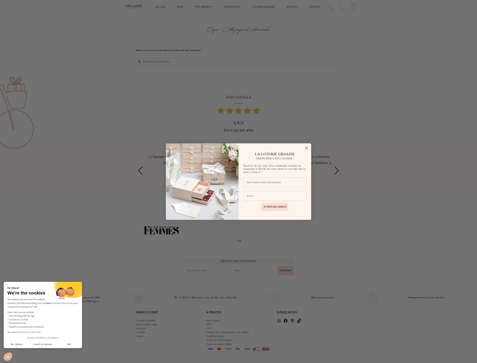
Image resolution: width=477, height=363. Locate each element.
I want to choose (43, 344)
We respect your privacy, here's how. (24, 332)
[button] (7, 356)
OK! (69, 344)
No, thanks (17, 344)
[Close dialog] (306, 148)
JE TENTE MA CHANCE (274, 206)
